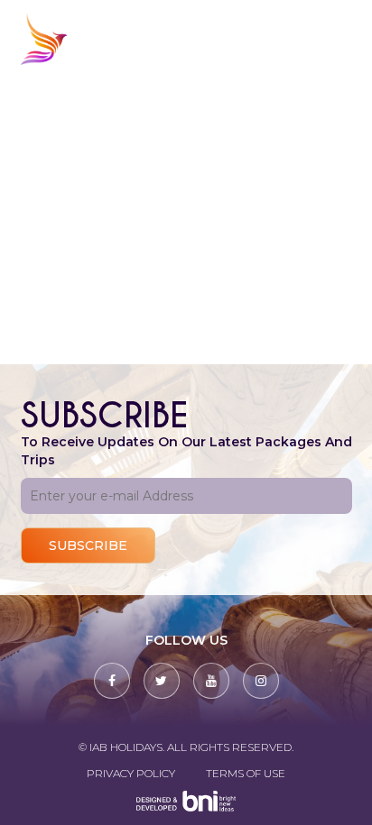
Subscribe (88, 545)
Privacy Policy (131, 773)
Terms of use (245, 773)
